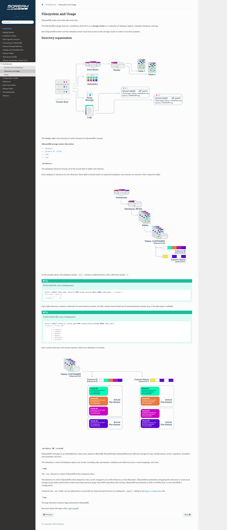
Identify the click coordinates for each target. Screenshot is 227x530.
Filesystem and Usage (12, 71)
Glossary (6, 96)
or (53, 151)
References (7, 82)
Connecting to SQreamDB (12, 43)
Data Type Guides (9, 85)
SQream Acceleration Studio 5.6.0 (15, 60)
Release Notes (8, 89)
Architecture (7, 64)
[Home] (42, 5)
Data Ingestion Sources (11, 39)
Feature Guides (8, 53)
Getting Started (8, 32)
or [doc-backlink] (52, 448)
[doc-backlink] (47, 163)
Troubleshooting (8, 92)
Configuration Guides (10, 78)
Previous (48, 515)
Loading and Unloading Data (13, 50)
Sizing (6, 75)
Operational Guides (10, 57)
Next (186, 515)
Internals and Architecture (13, 68)
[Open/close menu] (1, 32)
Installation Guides (9, 36)
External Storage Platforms (12, 46)
